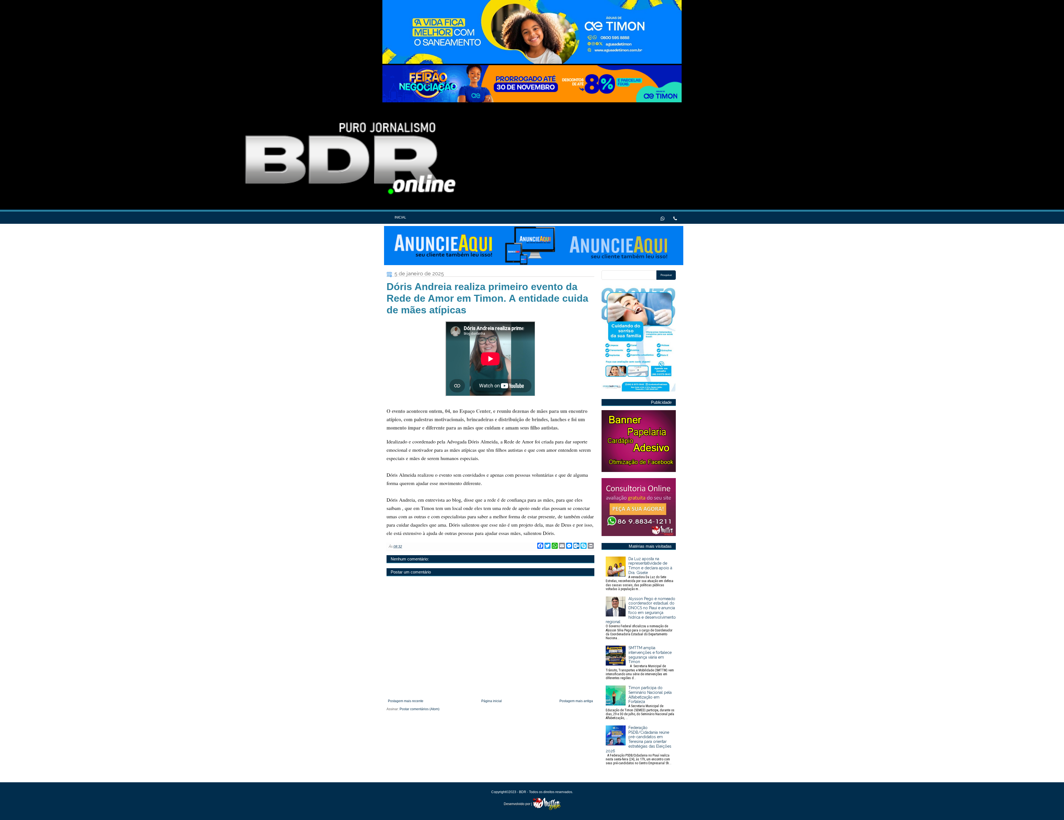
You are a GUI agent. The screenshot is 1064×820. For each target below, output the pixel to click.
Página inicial (491, 701)
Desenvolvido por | (518, 804)
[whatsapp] (662, 218)
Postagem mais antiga (576, 701)
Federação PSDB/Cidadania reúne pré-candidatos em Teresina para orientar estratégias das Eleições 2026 (638, 745)
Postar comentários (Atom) (419, 709)
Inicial (400, 217)
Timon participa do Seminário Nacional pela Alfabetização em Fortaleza (640, 703)
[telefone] (675, 218)
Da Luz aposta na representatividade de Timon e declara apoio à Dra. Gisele (639, 574)
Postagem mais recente (405, 701)
